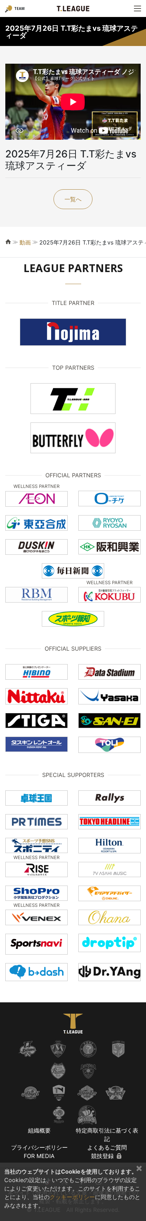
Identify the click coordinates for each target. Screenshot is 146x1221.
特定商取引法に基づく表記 (107, 1134)
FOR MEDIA (39, 1155)
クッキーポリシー (72, 1196)
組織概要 (39, 1130)
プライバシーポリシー (39, 1147)
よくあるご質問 (107, 1147)
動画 (25, 242)
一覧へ (73, 199)
